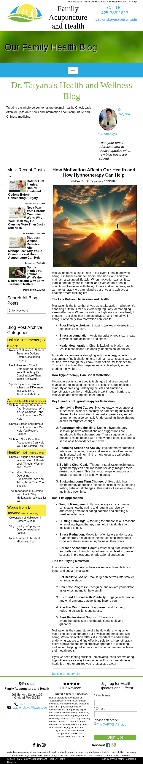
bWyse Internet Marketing (123, 759)
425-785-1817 (29, 704)
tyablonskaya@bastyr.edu (115, 19)
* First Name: (103, 695)
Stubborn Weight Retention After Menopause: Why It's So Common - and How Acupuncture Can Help (27, 412)
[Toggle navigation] (73, 70)
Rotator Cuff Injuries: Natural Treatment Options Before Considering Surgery (26, 355)
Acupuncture (26, 401)
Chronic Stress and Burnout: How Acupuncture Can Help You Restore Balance (26, 428)
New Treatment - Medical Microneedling (24, 539)
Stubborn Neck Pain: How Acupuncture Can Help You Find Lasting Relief (26, 442)
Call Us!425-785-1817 (114, 10)
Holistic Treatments (26, 342)
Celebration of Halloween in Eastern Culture (25, 519)
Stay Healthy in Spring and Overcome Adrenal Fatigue (25, 529)
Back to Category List (66, 673)
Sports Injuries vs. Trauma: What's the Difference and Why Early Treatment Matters (26, 389)
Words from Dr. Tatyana (22, 510)
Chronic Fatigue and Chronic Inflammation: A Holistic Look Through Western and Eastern (27, 462)
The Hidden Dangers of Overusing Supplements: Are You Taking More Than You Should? (26, 479)
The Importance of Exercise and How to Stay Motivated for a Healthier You (27, 495)
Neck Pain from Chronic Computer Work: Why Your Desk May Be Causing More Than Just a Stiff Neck (26, 217)
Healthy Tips (26, 452)
